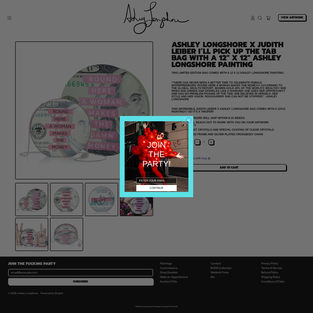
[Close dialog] (189, 120)
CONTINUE (157, 188)
